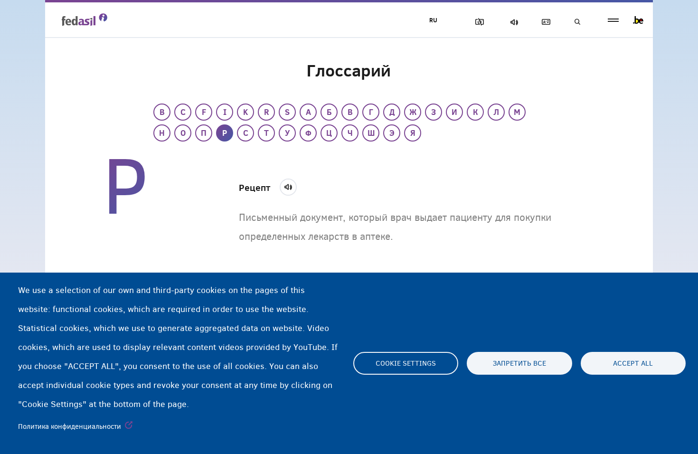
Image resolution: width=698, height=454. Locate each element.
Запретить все (519, 363)
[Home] (84, 19)
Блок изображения (477, 22)
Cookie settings (406, 363)
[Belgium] (638, 20)
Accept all (633, 363)
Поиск (577, 22)
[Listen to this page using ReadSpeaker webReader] (291, 186)
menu (613, 20)
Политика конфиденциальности (69, 426)
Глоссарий (544, 22)
